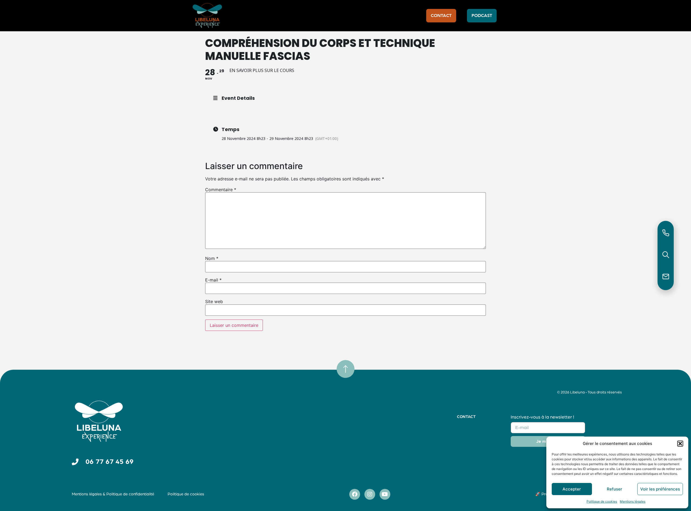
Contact (466, 417)
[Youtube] (385, 494)
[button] (680, 443)
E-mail (213, 280)
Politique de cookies (602, 501)
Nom (211, 258)
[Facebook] (354, 494)
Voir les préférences (660, 489)
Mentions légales (632, 501)
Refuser (614, 489)
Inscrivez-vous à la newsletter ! (542, 417)
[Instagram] (369, 494)
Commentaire (220, 189)
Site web (214, 301)
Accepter (572, 489)
